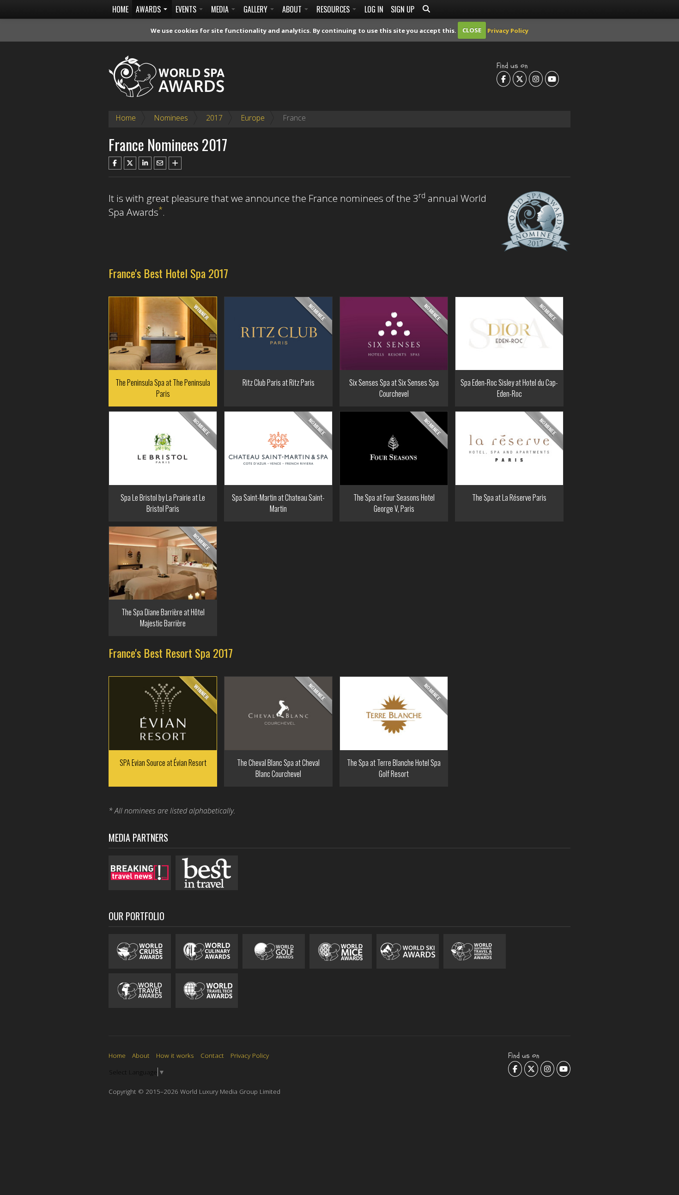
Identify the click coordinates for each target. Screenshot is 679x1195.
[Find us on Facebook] (503, 78)
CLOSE (471, 30)
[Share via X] (130, 163)
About (292, 9)
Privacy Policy (507, 30)
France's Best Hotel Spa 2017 (168, 273)
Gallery (256, 9)
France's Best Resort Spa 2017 (171, 652)
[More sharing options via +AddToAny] (175, 163)
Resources (334, 9)
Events (187, 9)
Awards (149, 9)
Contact (212, 1055)
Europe (253, 118)
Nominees (171, 118)
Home (120, 9)
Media (220, 9)
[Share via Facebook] (115, 163)
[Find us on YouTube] (552, 78)
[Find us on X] (520, 78)
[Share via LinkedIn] (145, 163)
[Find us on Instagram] (536, 78)
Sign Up (402, 9)
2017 (214, 118)
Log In (373, 9)
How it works (175, 1055)
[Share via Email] (160, 163)
